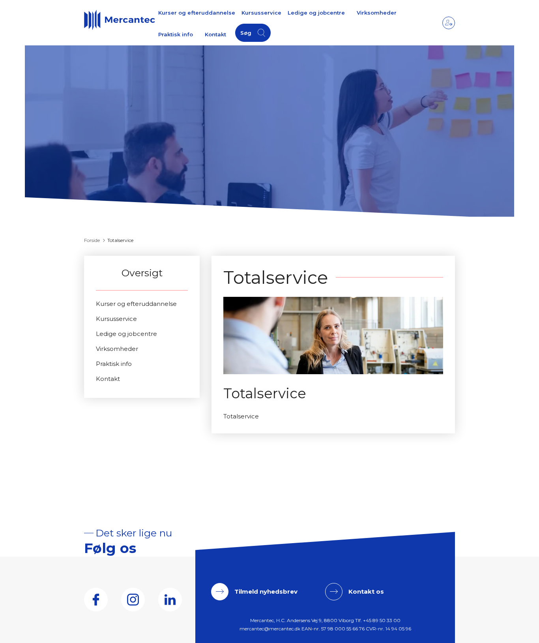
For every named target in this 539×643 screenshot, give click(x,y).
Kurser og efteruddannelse (196, 12)
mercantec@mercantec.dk (270, 629)
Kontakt (215, 34)
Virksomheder (377, 12)
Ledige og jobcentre (316, 12)
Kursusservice (261, 12)
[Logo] (119, 20)
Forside (92, 240)
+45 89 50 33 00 (382, 620)
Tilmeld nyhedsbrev (266, 591)
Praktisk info (175, 34)
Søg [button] (245, 33)
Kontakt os (366, 591)
